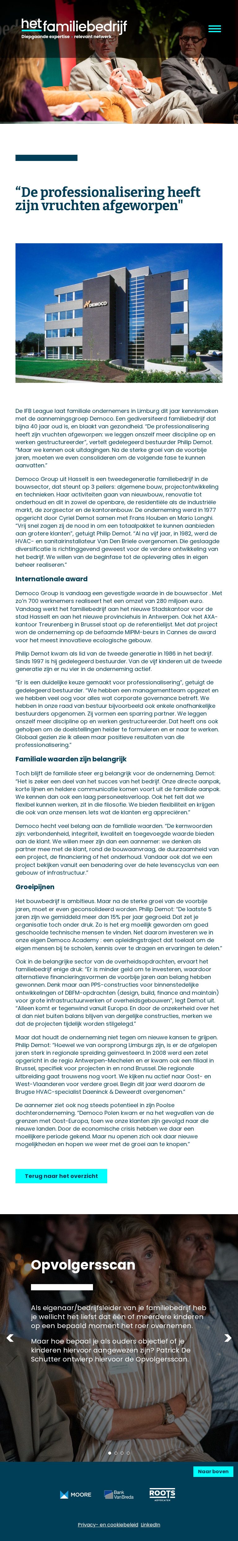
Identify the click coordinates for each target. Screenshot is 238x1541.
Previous (10, 1338)
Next (228, 1338)
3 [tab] (122, 1453)
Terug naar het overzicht (61, 1176)
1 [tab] (109, 1453)
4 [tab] (128, 1453)
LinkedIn (150, 1524)
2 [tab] (115, 1453)
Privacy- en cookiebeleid (108, 1524)
